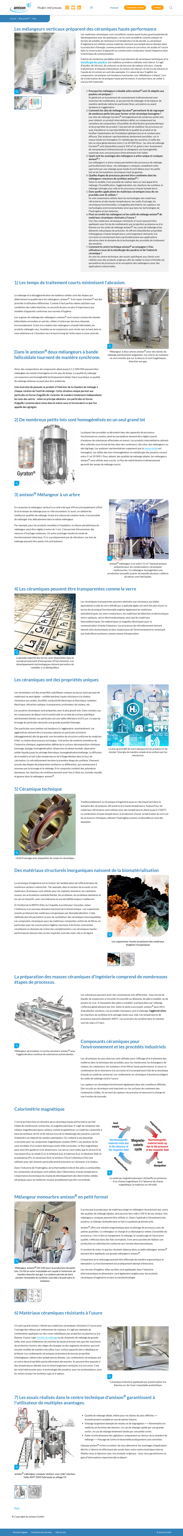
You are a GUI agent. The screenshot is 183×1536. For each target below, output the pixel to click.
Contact (157, 7)
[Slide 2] (35, 102)
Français (114, 7)
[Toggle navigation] (91, 7)
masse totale (151, 448)
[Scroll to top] (177, 1530)
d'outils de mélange (47, 1337)
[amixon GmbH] (20, 7)
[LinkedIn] (77, 7)
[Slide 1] (20, 103)
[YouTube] (71, 7)
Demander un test (135, 7)
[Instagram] (65, 7)
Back (17, 1508)
